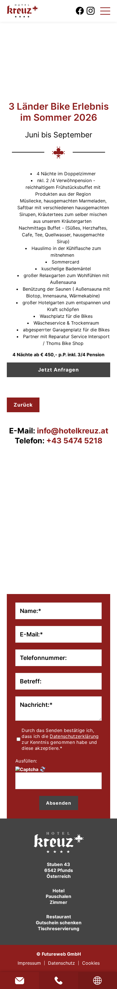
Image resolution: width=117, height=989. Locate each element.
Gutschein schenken (59, 922)
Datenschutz (61, 963)
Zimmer (58, 902)
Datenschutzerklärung (74, 736)
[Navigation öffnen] (105, 11)
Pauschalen (58, 896)
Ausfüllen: (26, 761)
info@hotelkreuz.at (19, 980)
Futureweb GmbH (61, 954)
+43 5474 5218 (58, 980)
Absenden (58, 803)
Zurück (23, 405)
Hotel (58, 890)
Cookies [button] (91, 963)
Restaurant (58, 916)
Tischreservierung (58, 928)
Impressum (29, 963)
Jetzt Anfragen (58, 370)
